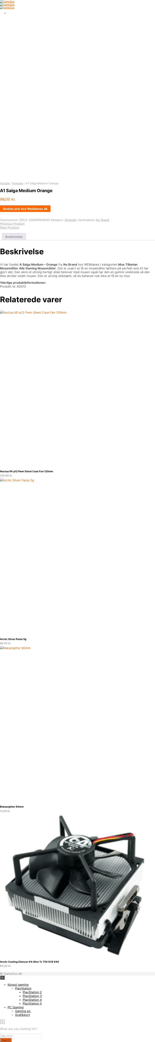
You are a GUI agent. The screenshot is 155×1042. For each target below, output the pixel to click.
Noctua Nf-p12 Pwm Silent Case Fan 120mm (26, 471)
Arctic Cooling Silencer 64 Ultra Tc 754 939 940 (29, 961)
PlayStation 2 (32, 992)
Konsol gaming (18, 984)
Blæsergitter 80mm (12, 806)
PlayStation (23, 988)
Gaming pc (23, 1011)
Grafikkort (22, 1015)
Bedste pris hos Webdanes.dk (25, 209)
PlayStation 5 (32, 1003)
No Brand (102, 220)
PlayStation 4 (32, 1000)
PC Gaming (16, 1007)
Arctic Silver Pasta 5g (13, 639)
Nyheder (17, 183)
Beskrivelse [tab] (14, 237)
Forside (5, 183)
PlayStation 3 (32, 996)
